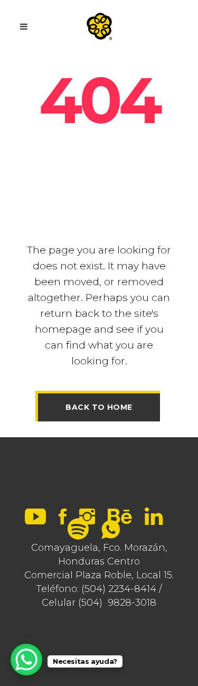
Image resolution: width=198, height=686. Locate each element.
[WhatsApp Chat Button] (26, 659)
